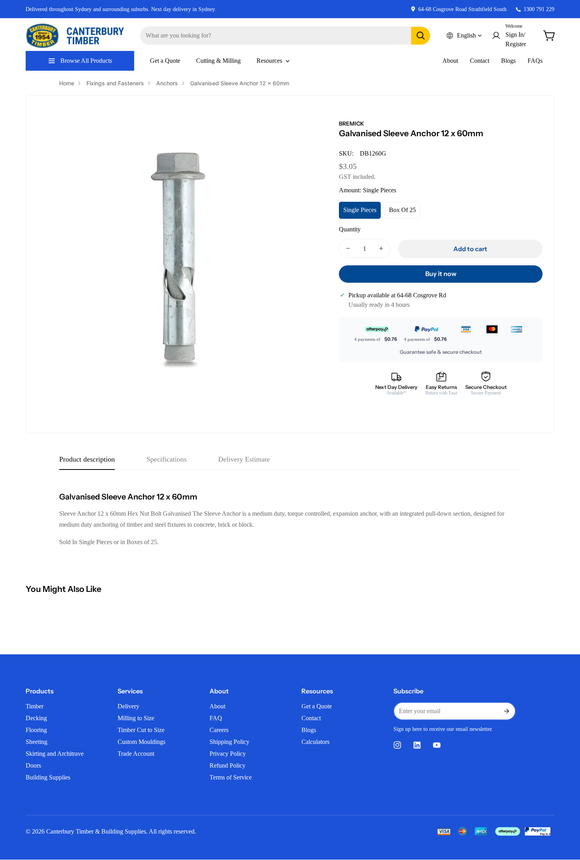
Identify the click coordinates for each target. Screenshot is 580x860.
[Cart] (549, 35)
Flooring (36, 730)
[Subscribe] (506, 711)
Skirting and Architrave (55, 753)
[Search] (420, 36)
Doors (33, 765)
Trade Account (136, 753)
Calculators (315, 741)
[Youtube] (437, 745)
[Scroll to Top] (565, 817)
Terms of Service (231, 777)
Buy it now (441, 274)
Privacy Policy (228, 753)
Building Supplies (48, 777)
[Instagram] (397, 745)
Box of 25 (402, 210)
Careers (219, 730)
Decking (36, 718)
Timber (34, 706)
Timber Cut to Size (141, 730)
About (450, 60)
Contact (479, 60)
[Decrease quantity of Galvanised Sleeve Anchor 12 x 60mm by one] (348, 248)
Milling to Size (136, 718)
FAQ (216, 718)
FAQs (535, 60)
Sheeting (36, 741)
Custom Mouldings (141, 741)
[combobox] (285, 35)
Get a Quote (316, 706)
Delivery (128, 706)
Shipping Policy (229, 741)
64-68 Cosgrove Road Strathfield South (462, 9)
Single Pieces (359, 210)
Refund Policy (227, 765)
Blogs (508, 60)
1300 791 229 (539, 9)
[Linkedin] (417, 745)
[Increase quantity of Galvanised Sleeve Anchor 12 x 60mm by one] (381, 248)
